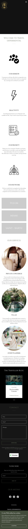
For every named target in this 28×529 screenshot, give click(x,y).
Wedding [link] (14, 505)
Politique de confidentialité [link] (20, 447)
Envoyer (14, 443)
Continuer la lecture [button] (14, 395)
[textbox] (14, 416)
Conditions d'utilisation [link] (10, 448)
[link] (4, 1)
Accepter (14, 525)
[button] (26, 2)
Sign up (14, 481)
